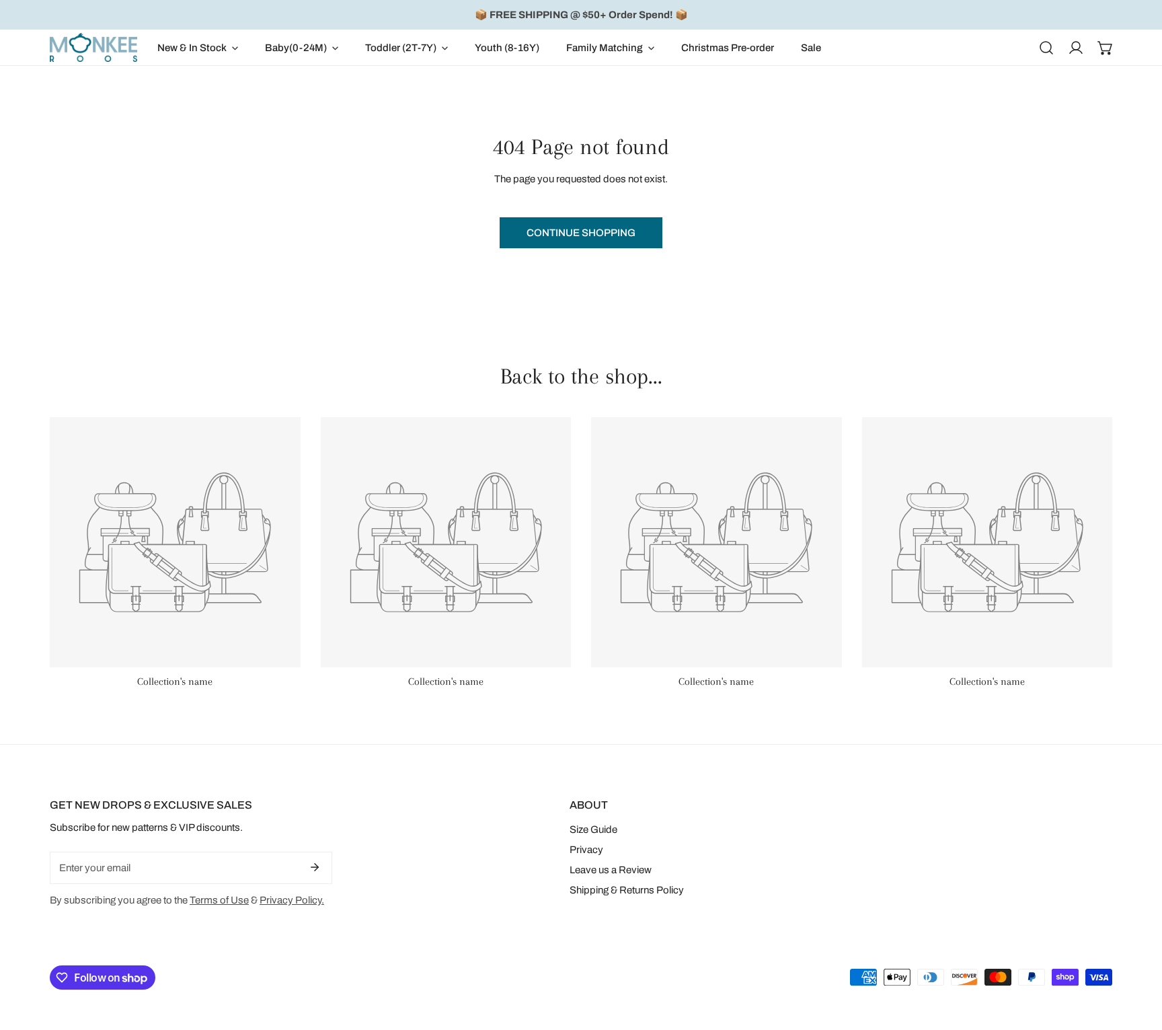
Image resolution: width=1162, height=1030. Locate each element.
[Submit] (315, 867)
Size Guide (593, 829)
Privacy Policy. (292, 900)
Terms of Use (219, 900)
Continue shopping (581, 232)
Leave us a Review (611, 870)
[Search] (1046, 48)
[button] (197, 47)
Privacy (586, 849)
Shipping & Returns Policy (627, 890)
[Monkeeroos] (93, 47)
